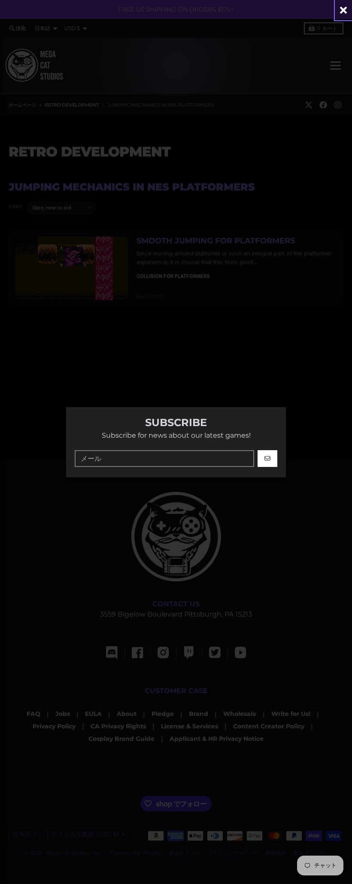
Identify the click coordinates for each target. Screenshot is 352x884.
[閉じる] (343, 10)
